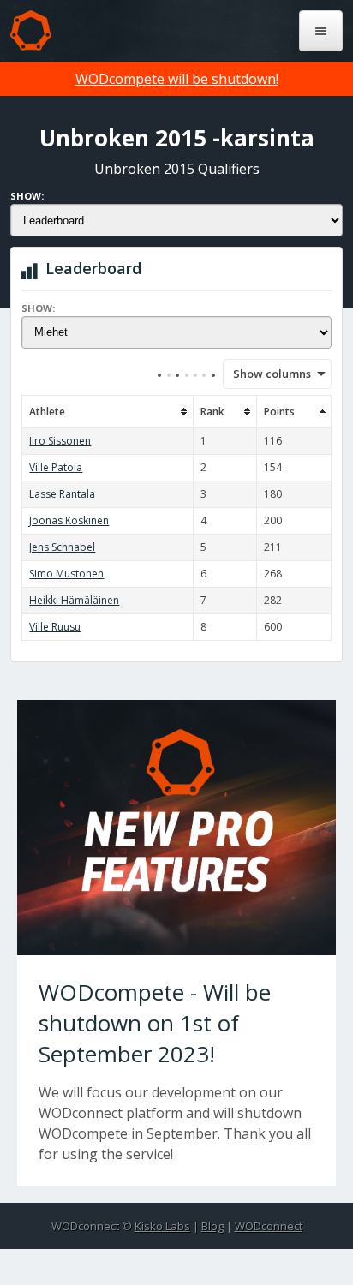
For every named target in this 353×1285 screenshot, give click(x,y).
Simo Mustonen (66, 573)
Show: (27, 195)
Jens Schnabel (62, 547)
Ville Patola (55, 467)
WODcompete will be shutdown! (176, 78)
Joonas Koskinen (69, 520)
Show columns (266, 373)
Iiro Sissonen (60, 440)
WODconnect (268, 1226)
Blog (212, 1226)
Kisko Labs (162, 1226)
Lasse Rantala (62, 494)
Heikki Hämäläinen (74, 600)
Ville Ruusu (55, 626)
